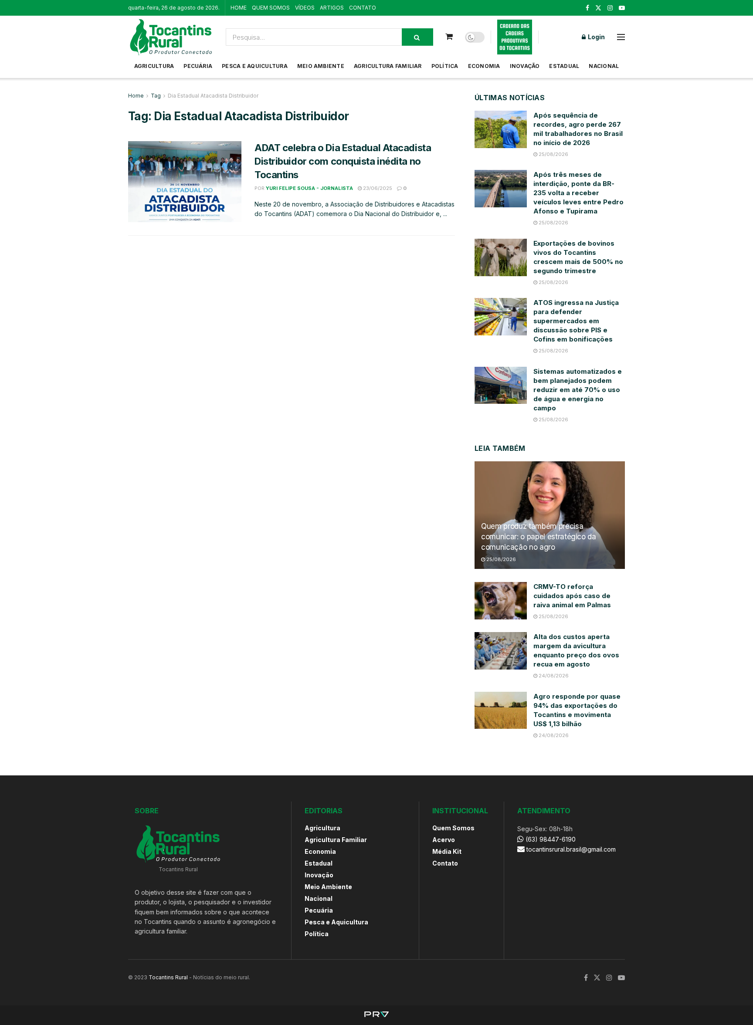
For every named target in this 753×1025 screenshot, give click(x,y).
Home (136, 95)
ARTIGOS (332, 7)
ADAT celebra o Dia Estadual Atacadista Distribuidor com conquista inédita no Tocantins (342, 161)
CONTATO (362, 7)
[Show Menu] (621, 37)
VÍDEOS (305, 7)
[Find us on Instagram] (610, 8)
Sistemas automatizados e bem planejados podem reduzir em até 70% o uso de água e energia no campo (577, 389)
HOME (239, 7)
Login (596, 37)
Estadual (564, 66)
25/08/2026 (552, 154)
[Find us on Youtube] (622, 8)
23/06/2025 (377, 188)
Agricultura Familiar (388, 66)
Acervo (443, 839)
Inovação (525, 66)
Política (444, 66)
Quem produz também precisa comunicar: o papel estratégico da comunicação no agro (538, 536)
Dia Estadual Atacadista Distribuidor (213, 95)
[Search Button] (417, 37)
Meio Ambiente (320, 66)
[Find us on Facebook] (587, 8)
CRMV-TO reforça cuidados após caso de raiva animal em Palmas (572, 595)
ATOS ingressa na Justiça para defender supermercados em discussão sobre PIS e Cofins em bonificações (576, 320)
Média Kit (446, 851)
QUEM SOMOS (271, 7)
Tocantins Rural (168, 977)
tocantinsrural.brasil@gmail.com (571, 849)
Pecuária (197, 66)
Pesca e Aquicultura (255, 66)
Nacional (604, 66)
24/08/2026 (553, 676)
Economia (484, 66)
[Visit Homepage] (171, 37)
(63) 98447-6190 (550, 839)
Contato (445, 863)
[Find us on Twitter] (598, 8)
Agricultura (154, 66)
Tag (156, 95)
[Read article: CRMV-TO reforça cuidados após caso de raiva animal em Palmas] (501, 600)
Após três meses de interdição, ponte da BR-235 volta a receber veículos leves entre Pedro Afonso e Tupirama (578, 192)
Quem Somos (453, 828)
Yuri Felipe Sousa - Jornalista (309, 188)
